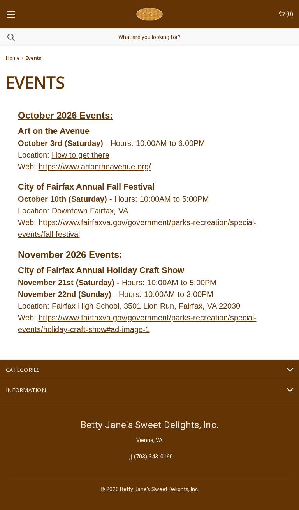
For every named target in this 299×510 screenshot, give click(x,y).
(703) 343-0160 (153, 456)
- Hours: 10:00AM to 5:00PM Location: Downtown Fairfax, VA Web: (113, 211)
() (289, 14)
